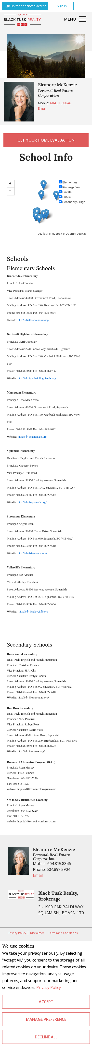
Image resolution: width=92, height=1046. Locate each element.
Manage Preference (46, 1019)
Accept (46, 1001)
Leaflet (42, 233)
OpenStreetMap (76, 233)
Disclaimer (37, 933)
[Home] (22, 20)
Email (42, 108)
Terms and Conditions (63, 933)
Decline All (46, 1037)
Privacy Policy (48, 987)
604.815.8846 (60, 103)
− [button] (10, 191)
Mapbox (57, 233)
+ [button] (10, 184)
